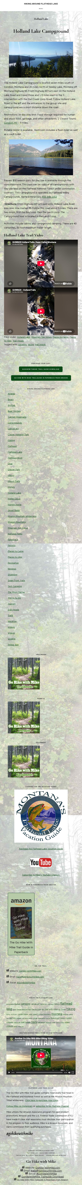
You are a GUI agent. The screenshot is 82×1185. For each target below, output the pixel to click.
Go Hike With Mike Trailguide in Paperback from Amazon (41, 378)
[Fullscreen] (73, 1072)
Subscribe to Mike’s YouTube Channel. (41, 874)
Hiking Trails (14, 481)
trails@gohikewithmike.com (30, 976)
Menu (41, 8)
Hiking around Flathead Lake (41, 4)
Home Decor (14, 498)
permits (13, 1018)
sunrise (48, 1018)
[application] (41, 1055)
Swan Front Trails (16, 580)
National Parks (15, 533)
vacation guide (50, 1022)
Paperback (13, 539)
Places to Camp (60, 337)
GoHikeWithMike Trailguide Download (42, 1176)
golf (59, 1009)
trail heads (40, 344)
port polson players (27, 1018)
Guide (63, 1009)
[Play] (9, 1072)
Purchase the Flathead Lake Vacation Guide (41, 848)
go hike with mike (50, 1009)
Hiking (11, 475)
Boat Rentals (14, 411)
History (11, 487)
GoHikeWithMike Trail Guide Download (40, 369)
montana (56, 1013)
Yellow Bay (13, 644)
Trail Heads (18, 340)
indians (35, 1014)
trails (34, 1022)
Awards (11, 393)
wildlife (15, 1026)
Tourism (11, 603)
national (65, 1014)
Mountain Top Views (41, 337)
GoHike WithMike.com (30, 971)
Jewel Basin (14, 510)
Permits (11, 545)
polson (18, 1018)
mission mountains (44, 1014)
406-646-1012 (49, 196)
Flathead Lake (15, 452)
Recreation (13, 563)
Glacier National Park (24, 1009)
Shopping (12, 574)
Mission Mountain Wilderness (22, 516)
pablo (71, 1014)
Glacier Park (14, 469)
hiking (31, 344)
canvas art (35, 1004)
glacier (14, 1009)
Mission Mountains (17, 522)
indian (30, 1014)
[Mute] (69, 1072)
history (8, 1014)
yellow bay (21, 1026)
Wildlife (11, 638)
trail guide (17, 1022)
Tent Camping (15, 586)
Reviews (12, 568)
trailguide (9, 1022)
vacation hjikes (60, 1022)
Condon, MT (11, 122)
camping (22, 344)
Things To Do (14, 598)
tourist (69, 1018)
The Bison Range (16, 592)
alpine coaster (10, 1004)
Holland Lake (23, 337)
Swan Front (55, 1018)
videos (9, 1026)
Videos (11, 627)
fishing (57, 1004)
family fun (43, 1004)
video (67, 1022)
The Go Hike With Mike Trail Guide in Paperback (21, 947)
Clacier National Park (18, 434)
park (7, 1018)
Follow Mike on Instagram (19, 1106)
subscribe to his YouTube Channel (52, 1106)
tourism (63, 1018)
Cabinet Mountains (17, 417)
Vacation (12, 621)
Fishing (11, 440)
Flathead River (15, 457)
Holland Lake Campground (41, 31)
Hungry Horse (15, 504)
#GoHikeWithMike (26, 982)
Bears (10, 399)
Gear (10, 463)
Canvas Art (13, 428)
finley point (51, 1004)
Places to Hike (15, 557)
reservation (41, 1018)
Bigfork (11, 405)
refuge (35, 1018)
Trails (10, 615)
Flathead (12, 446)
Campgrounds (15, 422)
